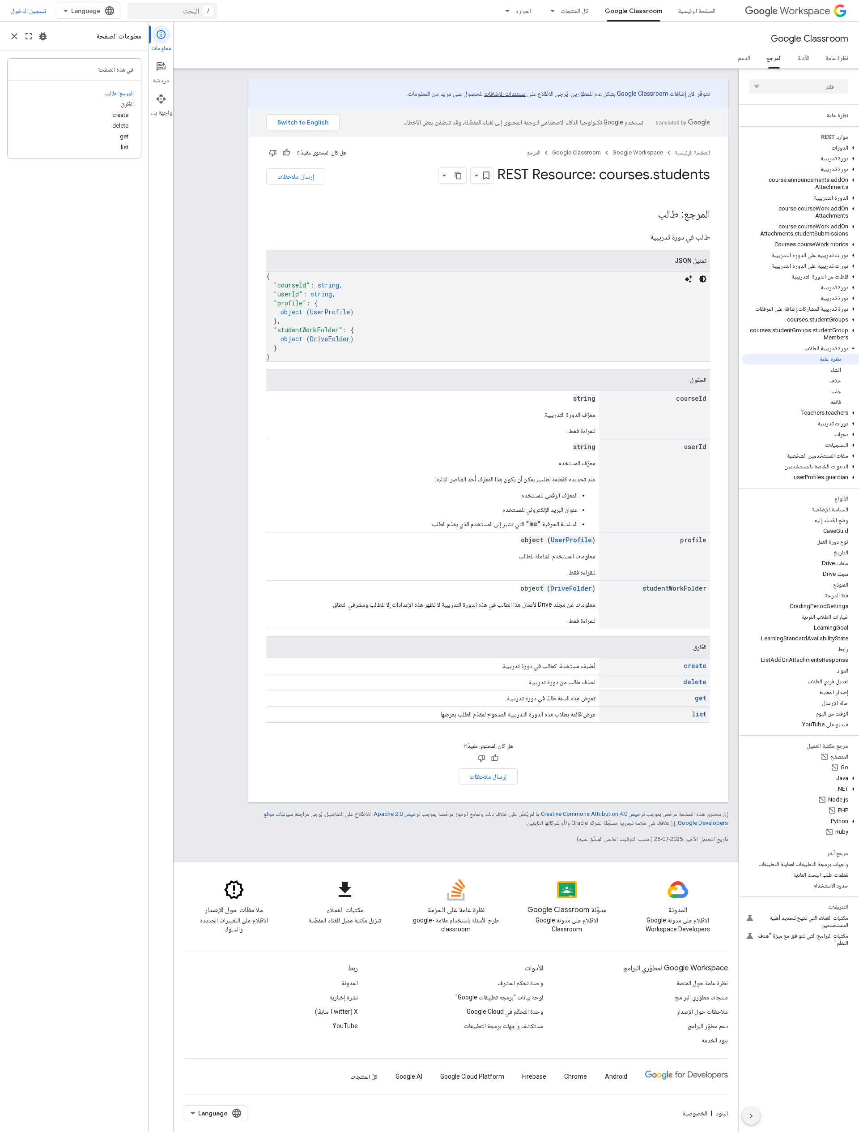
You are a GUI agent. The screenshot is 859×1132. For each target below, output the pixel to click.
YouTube (345, 1025)
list (699, 714)
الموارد (523, 11)
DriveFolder (330, 338)
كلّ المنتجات (364, 1076)
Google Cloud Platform (472, 1076)
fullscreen (28, 36)
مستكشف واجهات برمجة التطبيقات (503, 1025)
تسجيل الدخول (28, 10)
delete (694, 681)
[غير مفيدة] (273, 152)
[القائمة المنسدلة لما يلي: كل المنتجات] (550, 10)
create (695, 665)
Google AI (408, 1076)
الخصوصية (695, 1113)
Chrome (575, 1076)
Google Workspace (637, 152)
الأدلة (803, 58)
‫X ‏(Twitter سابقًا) (336, 1011)
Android (616, 1076)
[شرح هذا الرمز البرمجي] (688, 279)
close (14, 36)
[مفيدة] (286, 152)
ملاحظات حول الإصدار (702, 1011)
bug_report (43, 36)
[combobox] (172, 11)
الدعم (744, 58)
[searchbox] (798, 86)
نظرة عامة (836, 58)
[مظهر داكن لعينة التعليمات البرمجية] (703, 279)
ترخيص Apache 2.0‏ (397, 813)
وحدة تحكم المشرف (520, 982)
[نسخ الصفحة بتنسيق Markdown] (458, 175)
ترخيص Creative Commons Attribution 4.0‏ (593, 813)
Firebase (534, 1076)
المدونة (350, 982)
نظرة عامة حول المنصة (702, 982)
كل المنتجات (575, 11)
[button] (800, 147)
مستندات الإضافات (505, 93)
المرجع (774, 58)
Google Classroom (633, 11)
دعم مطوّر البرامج (708, 1025)
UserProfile (330, 312)
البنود (722, 1113)
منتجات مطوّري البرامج (701, 997)
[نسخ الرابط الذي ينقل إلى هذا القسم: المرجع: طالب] (649, 215)
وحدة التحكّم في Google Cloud (505, 1011)
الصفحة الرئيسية (696, 11)
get (700, 698)
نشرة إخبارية (343, 997)
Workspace (805, 11)
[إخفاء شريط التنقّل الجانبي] (751, 1116)
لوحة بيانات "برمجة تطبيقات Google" (499, 997)
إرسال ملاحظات (295, 176)
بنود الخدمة (715, 1040)
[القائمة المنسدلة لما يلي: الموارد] (504, 10)
